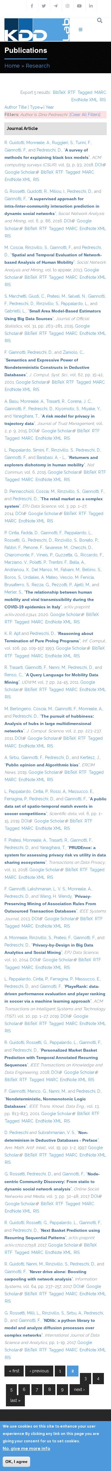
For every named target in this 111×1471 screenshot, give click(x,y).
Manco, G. (37, 1091)
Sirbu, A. (74, 1313)
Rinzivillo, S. (36, 247)
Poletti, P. (38, 562)
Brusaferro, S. (17, 584)
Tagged (85, 92)
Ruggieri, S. (62, 142)
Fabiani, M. (70, 569)
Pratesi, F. (62, 937)
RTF (71, 92)
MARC (100, 92)
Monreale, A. (38, 142)
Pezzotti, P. (62, 584)
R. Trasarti (13, 667)
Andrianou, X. (17, 569)
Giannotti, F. (15, 150)
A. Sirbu (11, 757)
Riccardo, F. (92, 555)
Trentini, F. (58, 562)
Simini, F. (41, 450)
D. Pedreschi (16, 1132)
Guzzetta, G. (66, 555)
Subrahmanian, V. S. (56, 1132)
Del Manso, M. (45, 569)
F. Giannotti (14, 352)
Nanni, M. (57, 667)
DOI (100, 164)
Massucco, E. (80, 791)
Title (22, 107)
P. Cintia (11, 532)
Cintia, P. (40, 791)
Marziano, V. (16, 562)
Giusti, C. (36, 296)
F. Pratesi (12, 840)
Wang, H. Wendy (56, 896)
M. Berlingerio (17, 708)
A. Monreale (15, 937)
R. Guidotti (14, 142)
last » (15, 1400)
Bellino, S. (91, 569)
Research (38, 66)
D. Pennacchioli (19, 491)
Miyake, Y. (91, 408)
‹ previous (39, 1371)
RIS (103, 99)
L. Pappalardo (17, 450)
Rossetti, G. (15, 540)
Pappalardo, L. (74, 303)
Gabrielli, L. (15, 311)
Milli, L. (33, 1313)
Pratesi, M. (56, 296)
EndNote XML (84, 99)
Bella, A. (77, 562)
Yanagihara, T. (25, 416)
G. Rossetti (14, 191)
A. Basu (11, 401)
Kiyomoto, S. (67, 408)
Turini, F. (83, 142)
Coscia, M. (45, 491)
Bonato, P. (88, 540)
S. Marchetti (15, 296)
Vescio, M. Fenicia (77, 577)
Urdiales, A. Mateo (40, 577)
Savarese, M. (56, 547)
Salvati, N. (77, 296)
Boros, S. (12, 577)
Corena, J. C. (79, 401)
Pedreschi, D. (49, 150)
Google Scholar (22, 172)
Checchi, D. (81, 547)
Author (10, 107)
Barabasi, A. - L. (51, 457)
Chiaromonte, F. (19, 555)
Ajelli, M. (82, 584)
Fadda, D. (29, 532)
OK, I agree (16, 1461)
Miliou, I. (57, 191)
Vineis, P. (44, 555)
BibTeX (59, 92)
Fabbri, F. (12, 547)
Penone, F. (33, 547)
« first (14, 1371)
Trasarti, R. (55, 401)
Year (50, 107)
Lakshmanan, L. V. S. (47, 889)
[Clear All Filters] (85, 114)
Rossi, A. (58, 791)
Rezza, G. (41, 584)
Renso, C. (13, 674)
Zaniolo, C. (73, 352)
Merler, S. (13, 592)
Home (12, 66)
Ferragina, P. (15, 798)
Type (35, 107)
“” (51, 206)
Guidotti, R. (37, 191)
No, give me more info (26, 1448)
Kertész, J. (90, 757)
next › (79, 1389)
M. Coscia (13, 247)
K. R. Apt (12, 633)
